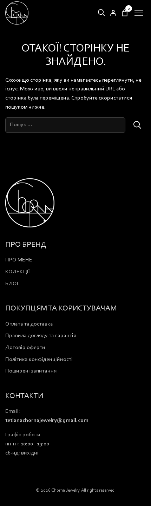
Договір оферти (25, 347)
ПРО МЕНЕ (18, 260)
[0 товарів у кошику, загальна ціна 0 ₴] (125, 13)
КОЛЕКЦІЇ (17, 272)
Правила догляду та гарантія (40, 336)
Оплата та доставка (29, 324)
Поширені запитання (31, 371)
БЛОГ (12, 284)
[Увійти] (113, 13)
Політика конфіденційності (39, 359)
